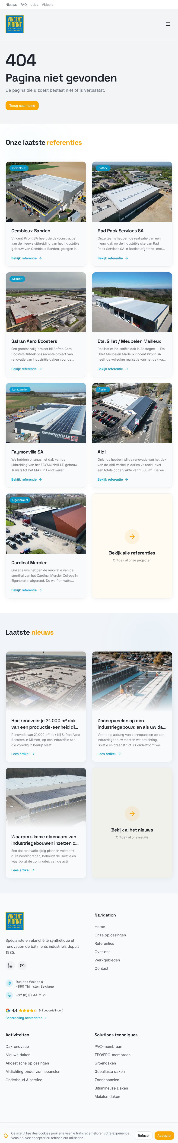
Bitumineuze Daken (111, 1088)
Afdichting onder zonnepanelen (33, 1071)
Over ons (102, 951)
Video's (47, 4)
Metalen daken (107, 1096)
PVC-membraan (108, 1046)
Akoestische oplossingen (27, 1063)
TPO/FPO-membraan (112, 1054)
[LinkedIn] (10, 965)
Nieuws (11, 4)
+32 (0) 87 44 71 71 (31, 995)
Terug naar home (22, 105)
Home (100, 926)
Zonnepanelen (107, 1079)
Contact (101, 968)
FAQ (23, 4)
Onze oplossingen (110, 935)
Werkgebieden (107, 960)
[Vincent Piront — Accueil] (15, 24)
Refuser (144, 1135)
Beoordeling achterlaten (24, 1018)
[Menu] (167, 24)
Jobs (34, 4)
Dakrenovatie (17, 1046)
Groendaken (105, 1063)
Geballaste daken (110, 1071)
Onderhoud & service (24, 1079)
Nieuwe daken (18, 1054)
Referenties (104, 943)
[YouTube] (22, 965)
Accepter (164, 1135)
